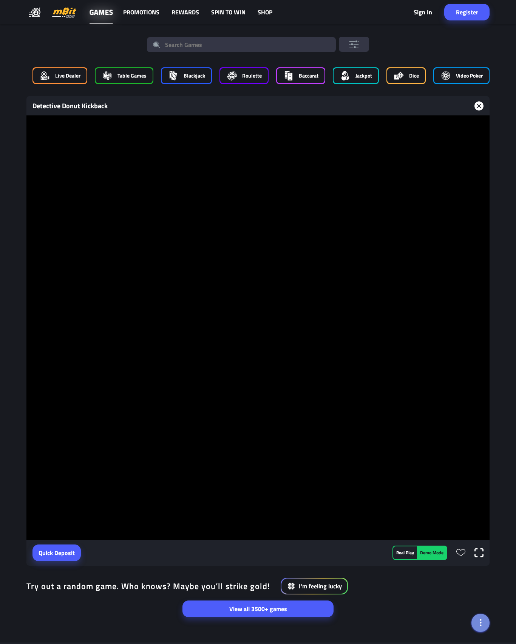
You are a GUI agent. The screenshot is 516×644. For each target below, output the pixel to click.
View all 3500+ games (258, 608)
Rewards (185, 12)
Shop (265, 12)
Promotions (141, 12)
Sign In (423, 12)
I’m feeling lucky (320, 586)
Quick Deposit (57, 552)
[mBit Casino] (64, 12)
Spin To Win (228, 12)
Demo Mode (431, 552)
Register (467, 12)
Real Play (405, 552)
